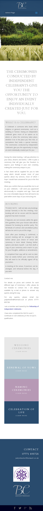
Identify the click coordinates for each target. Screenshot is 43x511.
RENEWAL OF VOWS (21, 367)
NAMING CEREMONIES (21, 389)
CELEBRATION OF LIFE (21, 411)
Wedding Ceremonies (21, 347)
